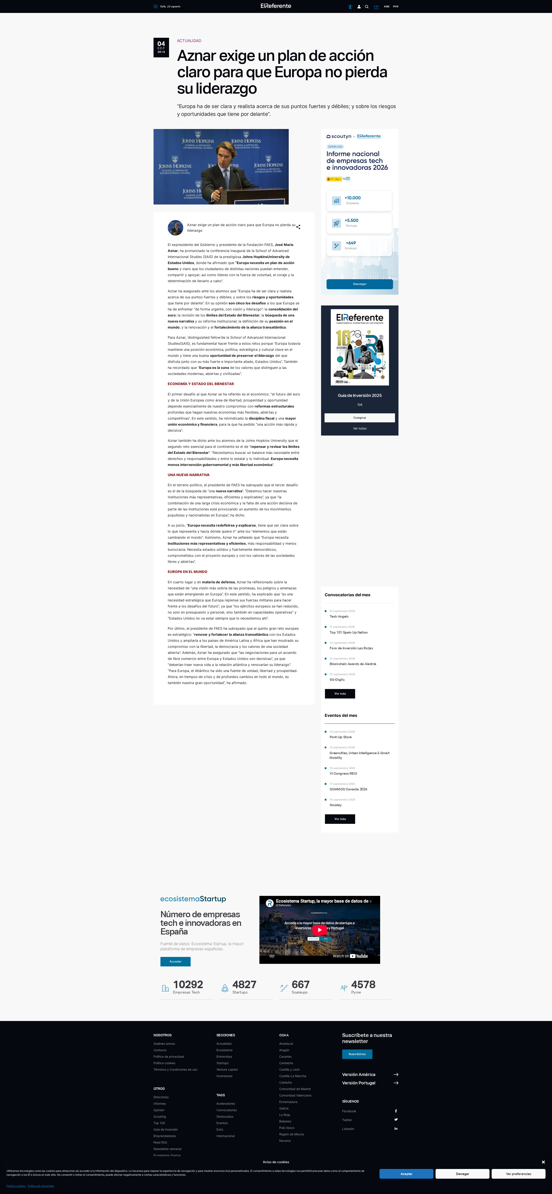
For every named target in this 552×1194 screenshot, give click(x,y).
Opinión (159, 1110)
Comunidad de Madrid (295, 1089)
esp (376, 6)
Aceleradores (225, 1103)
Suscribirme (357, 1054)
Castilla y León (289, 1069)
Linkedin (348, 1129)
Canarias (285, 1056)
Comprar (359, 417)
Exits (219, 1129)
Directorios (161, 1097)
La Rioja (284, 1115)
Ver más (340, 693)
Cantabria (286, 1063)
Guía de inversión (166, 1129)
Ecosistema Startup (167, 1155)
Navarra (285, 1140)
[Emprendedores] (359, 6)
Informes (160, 1103)
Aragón (284, 1050)
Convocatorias (226, 1110)
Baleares (285, 1121)
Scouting (160, 1116)
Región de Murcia (291, 1134)
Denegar (462, 1174)
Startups (222, 1063)
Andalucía (286, 1043)
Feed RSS (160, 1142)
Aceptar (406, 1174)
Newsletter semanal (167, 1149)
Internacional (225, 1136)
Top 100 (159, 1123)
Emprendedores (165, 1136)
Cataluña (285, 1082)
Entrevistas (224, 1056)
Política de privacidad (41, 1186)
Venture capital (227, 1069)
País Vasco (286, 1128)
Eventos (222, 1123)
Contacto (160, 1050)
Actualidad (224, 1043)
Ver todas (360, 428)
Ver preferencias (518, 1174)
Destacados (224, 1116)
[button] (543, 1162)
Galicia (284, 1108)
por (395, 6)
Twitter (347, 1120)
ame (387, 6)
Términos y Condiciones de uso (175, 1069)
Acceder (175, 961)
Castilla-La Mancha (292, 1076)
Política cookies (16, 1186)
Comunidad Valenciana (295, 1095)
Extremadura (288, 1102)
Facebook (349, 1111)
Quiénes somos (164, 1043)
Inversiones (224, 1076)
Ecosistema (224, 1050)
